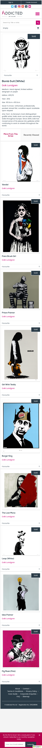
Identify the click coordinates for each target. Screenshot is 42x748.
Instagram (19, 6)
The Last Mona (8, 513)
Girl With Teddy (9, 384)
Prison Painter (8, 312)
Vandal (5, 184)
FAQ (18, 696)
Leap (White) (8, 558)
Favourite (21, 75)
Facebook (16, 6)
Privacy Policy (31, 691)
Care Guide (12, 694)
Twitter (12, 6)
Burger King (7, 456)
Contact (29, 6)
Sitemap (26, 696)
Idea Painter (7, 615)
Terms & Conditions (15, 691)
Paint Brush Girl (9, 256)
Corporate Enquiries (28, 694)
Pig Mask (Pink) (9, 671)
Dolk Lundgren (10, 85)
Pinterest (23, 6)
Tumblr (26, 6)
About (17, 688)
